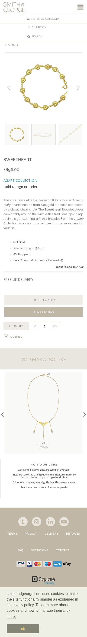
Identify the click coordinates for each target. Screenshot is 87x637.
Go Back (13, 45)
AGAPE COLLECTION (20, 180)
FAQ (20, 550)
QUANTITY (16, 326)
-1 (34, 326)
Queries (16, 336)
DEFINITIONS (39, 550)
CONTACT (62, 550)
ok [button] (23, 629)
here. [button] (11, 617)
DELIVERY (51, 533)
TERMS (12, 533)
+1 (55, 326)
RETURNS (73, 533)
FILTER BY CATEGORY (45, 18)
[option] (43, 87)
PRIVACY (31, 533)
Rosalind (44, 445)
